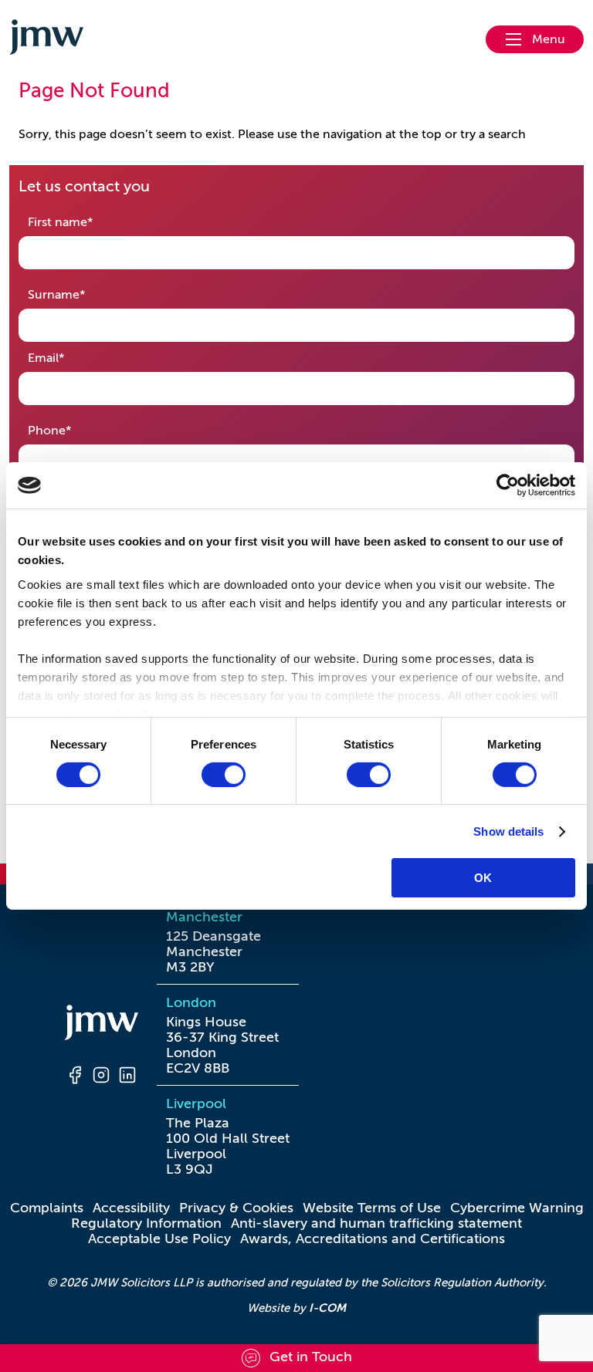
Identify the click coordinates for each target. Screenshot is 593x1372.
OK (483, 877)
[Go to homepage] (46, 39)
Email (70, 357)
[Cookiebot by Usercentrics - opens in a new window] (507, 485)
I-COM (327, 1307)
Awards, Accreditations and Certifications (372, 1238)
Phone (74, 430)
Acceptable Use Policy (159, 1238)
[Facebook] (75, 1077)
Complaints (46, 1207)
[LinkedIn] (127, 1077)
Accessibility (131, 1207)
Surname (81, 294)
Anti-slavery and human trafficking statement (376, 1223)
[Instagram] (101, 1077)
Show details (508, 831)
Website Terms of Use (372, 1207)
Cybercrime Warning (517, 1207)
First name (84, 222)
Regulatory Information (146, 1223)
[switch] (224, 774)
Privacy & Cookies (236, 1207)
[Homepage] (101, 1024)
